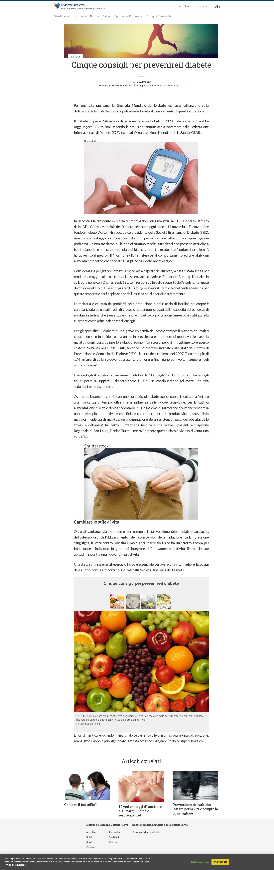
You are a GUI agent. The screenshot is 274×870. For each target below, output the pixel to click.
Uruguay (113, 842)
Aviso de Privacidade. (16, 864)
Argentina (91, 832)
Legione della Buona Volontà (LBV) (107, 824)
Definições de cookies (200, 862)
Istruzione (80, 16)
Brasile (89, 842)
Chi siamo (185, 6)
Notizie (94, 16)
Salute (106, 16)
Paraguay (91, 847)
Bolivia (89, 837)
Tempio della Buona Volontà (146, 832)
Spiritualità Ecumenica (128, 16)
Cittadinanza (61, 16)
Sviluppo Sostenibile (159, 16)
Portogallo (114, 832)
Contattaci (203, 6)
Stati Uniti (114, 837)
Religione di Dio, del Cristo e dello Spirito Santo (160, 824)
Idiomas (219, 6)
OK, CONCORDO (220, 862)
